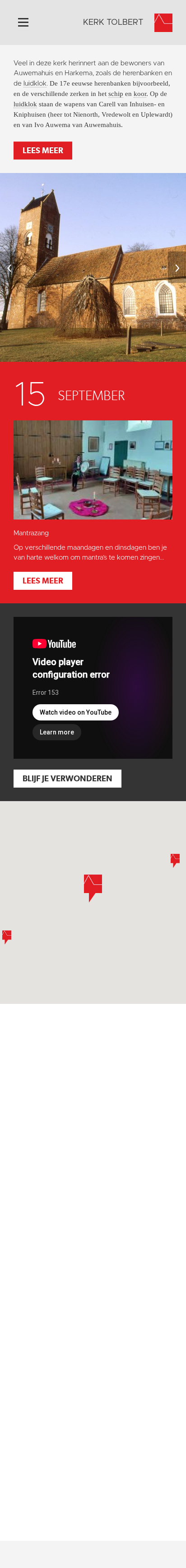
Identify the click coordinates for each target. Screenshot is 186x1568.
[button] (175, 860)
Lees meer (43, 150)
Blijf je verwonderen (67, 778)
